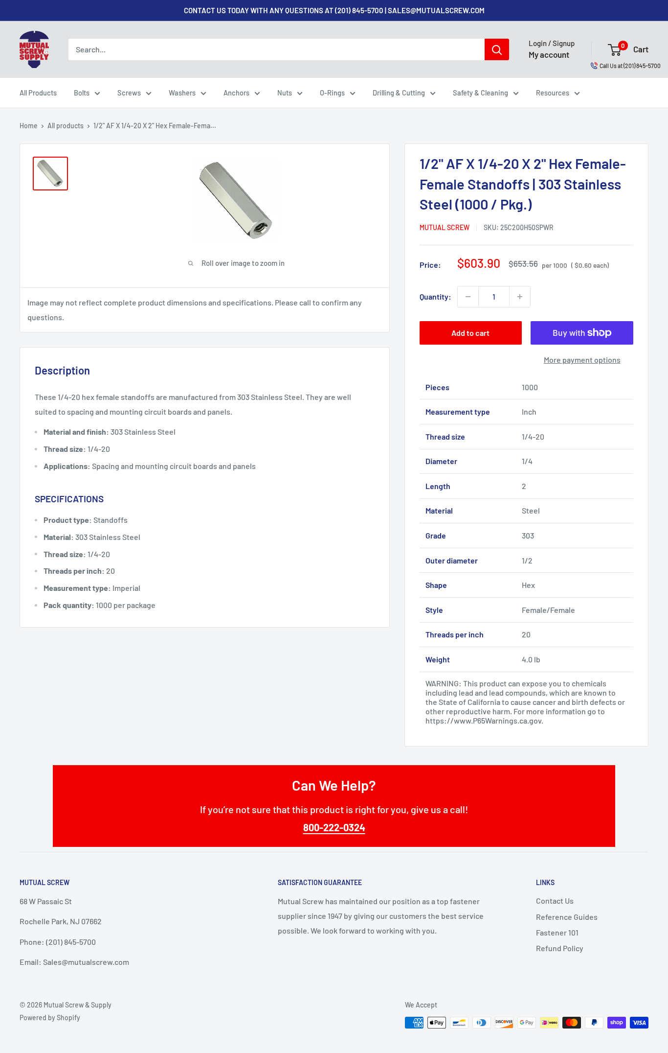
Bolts (81, 92)
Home (29, 125)
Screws (129, 92)
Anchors (236, 92)
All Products (38, 92)
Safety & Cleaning (480, 92)
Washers (182, 92)
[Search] (497, 49)
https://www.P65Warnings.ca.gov (483, 720)
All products (65, 125)
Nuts (284, 92)
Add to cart (470, 332)
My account (549, 54)
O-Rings (332, 92)
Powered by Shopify (50, 1017)
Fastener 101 (557, 932)
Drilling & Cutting (399, 92)
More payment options (582, 359)
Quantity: (435, 296)
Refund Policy (559, 948)
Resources (552, 92)
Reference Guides (567, 916)
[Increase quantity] (520, 296)
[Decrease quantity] (468, 296)
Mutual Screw (444, 227)
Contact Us (555, 900)
